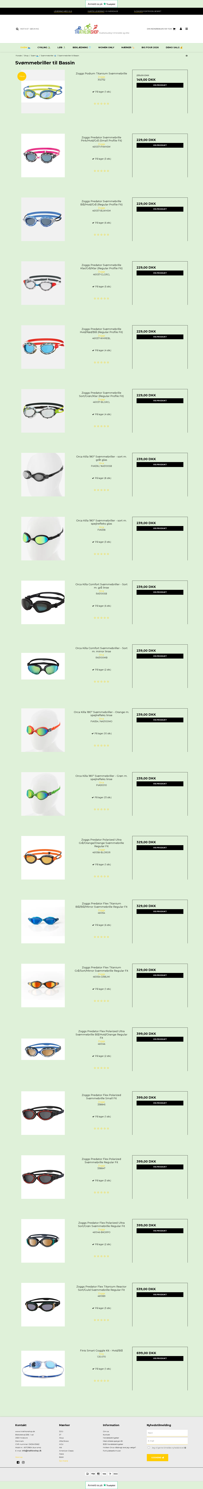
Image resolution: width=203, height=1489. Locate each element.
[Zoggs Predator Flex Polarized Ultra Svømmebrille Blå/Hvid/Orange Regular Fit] (43, 1055)
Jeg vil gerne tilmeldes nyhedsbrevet (170, 1447)
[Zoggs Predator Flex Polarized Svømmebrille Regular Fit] (43, 1183)
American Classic (66, 1451)
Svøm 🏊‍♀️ (25, 47)
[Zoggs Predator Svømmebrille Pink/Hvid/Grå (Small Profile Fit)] (43, 161)
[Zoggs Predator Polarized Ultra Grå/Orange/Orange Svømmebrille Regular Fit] (43, 863)
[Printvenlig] (186, 55)
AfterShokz (64, 1441)
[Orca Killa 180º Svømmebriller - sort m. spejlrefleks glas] (43, 544)
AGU (61, 1444)
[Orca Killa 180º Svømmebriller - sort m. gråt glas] (43, 480)
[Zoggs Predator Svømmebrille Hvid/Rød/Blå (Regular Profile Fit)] (43, 353)
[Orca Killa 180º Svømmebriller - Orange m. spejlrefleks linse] (43, 736)
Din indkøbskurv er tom (159, 29)
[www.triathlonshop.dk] (101, 29)
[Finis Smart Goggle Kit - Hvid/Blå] (43, 1374)
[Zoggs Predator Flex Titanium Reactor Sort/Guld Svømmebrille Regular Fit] (43, 1310)
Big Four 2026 (150, 47)
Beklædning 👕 (82, 47)
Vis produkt (160, 85)
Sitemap (19, 1457)
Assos (61, 1454)
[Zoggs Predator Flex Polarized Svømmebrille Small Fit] (43, 1119)
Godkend (156, 1457)
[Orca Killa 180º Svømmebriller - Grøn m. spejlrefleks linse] (43, 800)
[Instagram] (24, 1462)
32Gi (61, 1431)
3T (60, 1435)
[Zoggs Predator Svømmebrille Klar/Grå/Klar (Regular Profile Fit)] (43, 289)
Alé (60, 1447)
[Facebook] (19, 1462)
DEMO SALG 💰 (174, 47)
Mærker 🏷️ (127, 47)
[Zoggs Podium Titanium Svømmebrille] (43, 97)
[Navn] (167, 1433)
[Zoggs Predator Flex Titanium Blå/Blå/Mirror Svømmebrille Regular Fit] (43, 927)
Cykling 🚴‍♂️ (43, 47)
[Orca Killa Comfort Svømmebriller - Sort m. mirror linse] (43, 672)
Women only (106, 47)
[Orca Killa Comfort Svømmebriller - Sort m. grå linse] (43, 608)
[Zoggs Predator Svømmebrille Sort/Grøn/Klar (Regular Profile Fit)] (43, 417)
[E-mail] (167, 1441)
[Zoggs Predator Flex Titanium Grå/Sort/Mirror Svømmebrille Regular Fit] (43, 991)
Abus (61, 1438)
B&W (61, 1457)
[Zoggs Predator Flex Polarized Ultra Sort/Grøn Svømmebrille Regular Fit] (43, 1247)
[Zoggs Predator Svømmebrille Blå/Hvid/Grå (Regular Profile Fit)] (43, 225)
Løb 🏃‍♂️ (62, 47)
